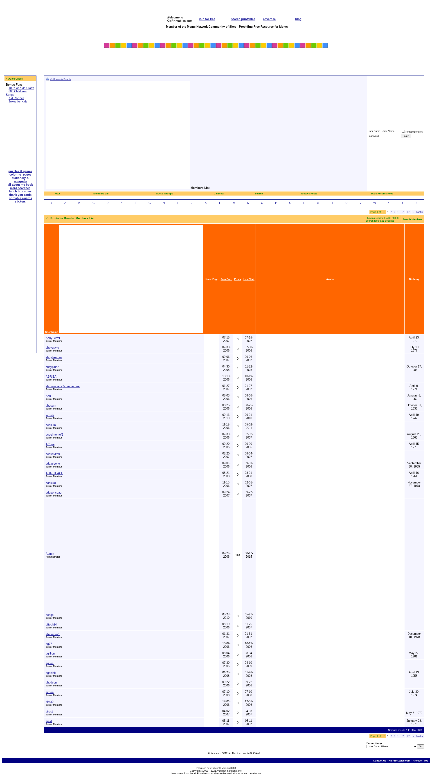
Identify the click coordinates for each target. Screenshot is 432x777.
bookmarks (299, 65)
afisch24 (51, 624)
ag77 (49, 644)
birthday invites (152, 60)
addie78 (51, 483)
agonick (51, 673)
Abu (48, 396)
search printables (243, 19)
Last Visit (248, 279)
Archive (417, 760)
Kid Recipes (16, 98)
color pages (112, 56)
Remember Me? (414, 131)
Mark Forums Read (382, 193)
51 (403, 212)
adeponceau (53, 492)
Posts (237, 279)
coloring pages (20, 174)
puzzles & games (153, 56)
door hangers (300, 60)
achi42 (50, 415)
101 (409, 212)
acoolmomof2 (54, 434)
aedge (50, 615)
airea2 (50, 702)
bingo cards (224, 60)
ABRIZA (51, 376)
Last (419, 212)
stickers (147, 65)
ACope (50, 444)
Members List (101, 193)
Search (259, 193)
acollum (51, 425)
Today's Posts (309, 193)
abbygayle (52, 347)
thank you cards (20, 194)
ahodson (51, 682)
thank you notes (265, 60)
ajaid (49, 721)
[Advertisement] (20, 133)
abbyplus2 (52, 367)
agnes (50, 663)
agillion (50, 653)
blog (298, 19)
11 (398, 212)
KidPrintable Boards (60, 79)
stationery (111, 65)
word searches (226, 56)
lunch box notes (190, 65)
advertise (269, 19)
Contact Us (379, 760)
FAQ (57, 193)
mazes (183, 56)
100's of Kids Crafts (21, 88)
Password (373, 136)
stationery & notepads (20, 179)
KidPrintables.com (399, 760)
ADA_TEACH (54, 473)
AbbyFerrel (53, 338)
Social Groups (164, 193)
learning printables (192, 60)
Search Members (412, 219)
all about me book (266, 56)
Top (426, 760)
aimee (50, 692)
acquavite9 (53, 454)
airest (49, 711)
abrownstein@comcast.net (63, 386)
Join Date (226, 279)
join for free (207, 19)
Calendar (219, 193)
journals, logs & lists (305, 56)
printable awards (115, 60)
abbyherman (54, 357)
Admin (50, 553)
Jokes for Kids (18, 101)
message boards (265, 65)
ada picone (53, 463)
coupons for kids (228, 65)
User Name (374, 131)
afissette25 (53, 634)
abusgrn (51, 405)
